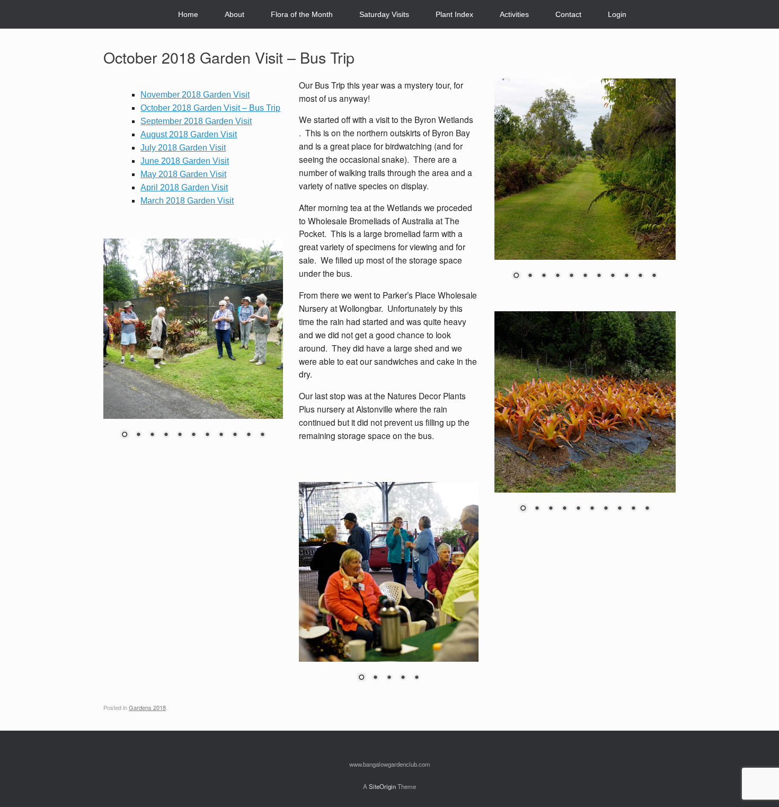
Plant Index (454, 14)
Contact (568, 14)
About (234, 14)
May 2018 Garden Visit (183, 174)
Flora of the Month (302, 14)
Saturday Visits (384, 14)
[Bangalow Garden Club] (112, 14)
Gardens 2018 (147, 707)
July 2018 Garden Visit (183, 147)
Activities (514, 14)
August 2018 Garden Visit (188, 134)
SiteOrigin (382, 786)
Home (188, 14)
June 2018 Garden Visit (184, 160)
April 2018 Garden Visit (184, 187)
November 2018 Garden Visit (195, 94)
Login (617, 14)
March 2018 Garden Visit (187, 200)
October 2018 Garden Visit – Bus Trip (210, 107)
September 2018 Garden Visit (196, 121)
